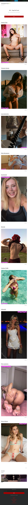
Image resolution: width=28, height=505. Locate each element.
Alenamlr (3, 309)
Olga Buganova (5, 153)
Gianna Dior (4, 22)
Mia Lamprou (4, 364)
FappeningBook (3, 470)
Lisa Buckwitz (5, 114)
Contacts (14, 497)
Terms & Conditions (14, 499)
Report (14, 498)
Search (14, 16)
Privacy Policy (14, 500)
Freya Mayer (4, 421)
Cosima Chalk (4, 268)
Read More (26, 64)
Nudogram (2, 472)
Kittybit (3, 227)
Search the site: (14, 489)
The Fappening (3, 471)
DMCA (14, 501)
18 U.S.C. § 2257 (14, 502)
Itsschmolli (4, 174)
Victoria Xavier (5, 68)
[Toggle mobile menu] (26, 3)
